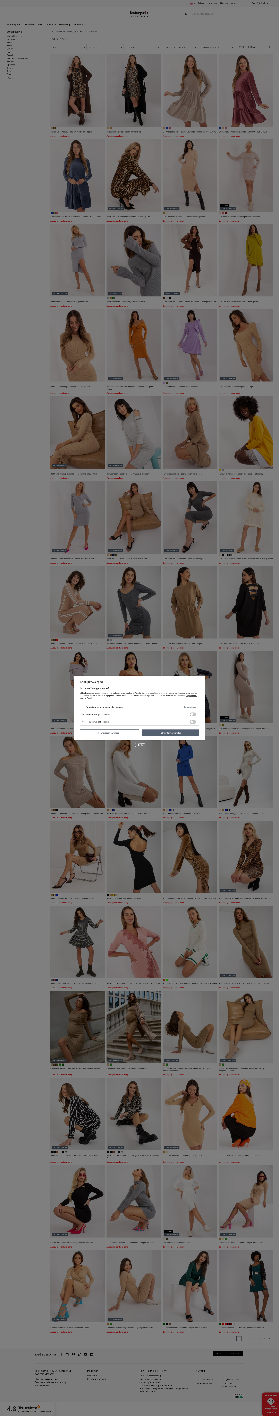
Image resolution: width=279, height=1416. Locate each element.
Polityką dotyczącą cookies (146, 693)
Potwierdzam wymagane (109, 733)
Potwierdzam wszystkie (170, 733)
